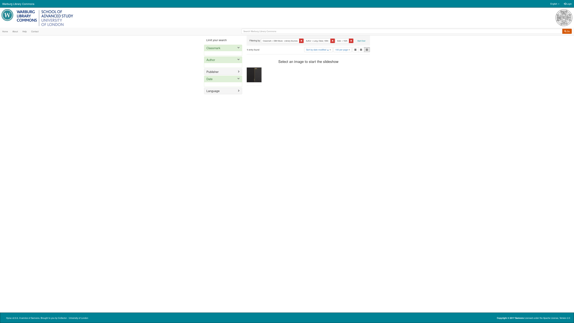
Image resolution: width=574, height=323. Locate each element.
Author (210, 60)
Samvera (35, 317)
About (15, 31)
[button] (555, 3)
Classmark (213, 48)
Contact (35, 31)
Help (24, 31)
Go (568, 31)
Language (213, 91)
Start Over (361, 40)
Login (569, 3)
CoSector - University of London (73, 317)
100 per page (342, 49)
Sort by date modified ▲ (318, 49)
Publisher (212, 72)
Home (5, 31)
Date (209, 79)
